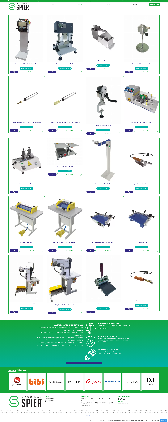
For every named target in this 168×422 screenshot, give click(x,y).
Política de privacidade (123, 403)
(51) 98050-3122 (49, 400)
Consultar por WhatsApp (26, 68)
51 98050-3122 (155, 1)
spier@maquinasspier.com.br (94, 1)
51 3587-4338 (126, 1)
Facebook (11, 1)
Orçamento (155, 4)
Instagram (37, 1)
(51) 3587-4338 (49, 398)
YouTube (63, 1)
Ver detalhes (31, 71)
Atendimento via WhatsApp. (89, 400)
